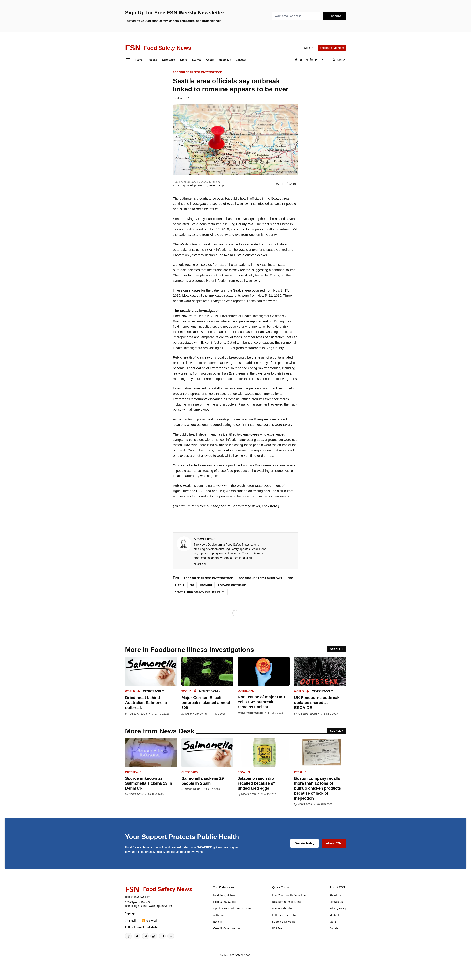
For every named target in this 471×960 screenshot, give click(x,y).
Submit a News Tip (283, 921)
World (130, 691)
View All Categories (225, 928)
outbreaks (246, 690)
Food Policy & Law (224, 895)
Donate (334, 928)
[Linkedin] (311, 60)
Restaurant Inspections (286, 901)
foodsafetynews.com (137, 896)
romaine (206, 585)
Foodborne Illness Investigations (197, 72)
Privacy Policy (338, 908)
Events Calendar (282, 908)
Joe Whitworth (139, 713)
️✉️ (130, 920)
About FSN (333, 843)
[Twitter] (301, 60)
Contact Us (336, 901)
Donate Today (304, 843)
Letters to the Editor (284, 915)
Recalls (244, 772)
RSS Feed (278, 928)
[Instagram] (306, 60)
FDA (192, 585)
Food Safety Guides (225, 901)
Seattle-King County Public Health (200, 592)
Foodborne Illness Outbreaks (260, 578)
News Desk (184, 97)
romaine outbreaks (232, 585)
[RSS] (321, 60)
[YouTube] (316, 60)
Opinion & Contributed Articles (232, 908)
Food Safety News (239, 955)
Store (333, 921)
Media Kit (335, 915)
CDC (290, 578)
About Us (335, 895)
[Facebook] (296, 60)
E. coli (179, 585)
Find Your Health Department (290, 895)
